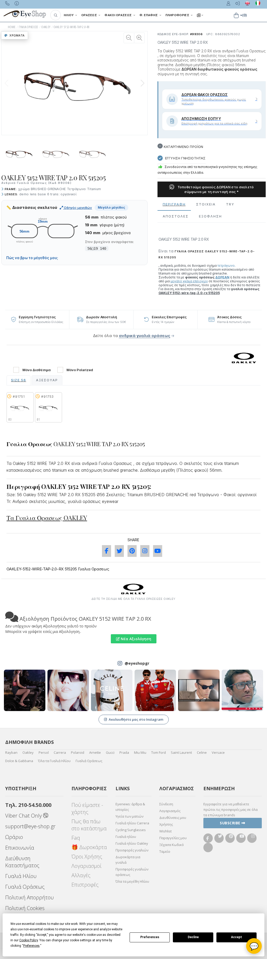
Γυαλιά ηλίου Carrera (132, 823)
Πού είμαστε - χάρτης (87, 808)
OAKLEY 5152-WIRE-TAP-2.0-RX (71, 27)
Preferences (149, 937)
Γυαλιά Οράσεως (89, 760)
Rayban (11, 752)
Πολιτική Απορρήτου (29, 897)
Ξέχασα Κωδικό (171, 844)
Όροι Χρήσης (86, 856)
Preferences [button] (31, 946)
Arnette (95, 752)
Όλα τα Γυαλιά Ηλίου (54, 760)
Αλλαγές (80, 875)
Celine (202, 752)
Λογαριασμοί (86, 865)
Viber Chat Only (24, 815)
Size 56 (18, 380)
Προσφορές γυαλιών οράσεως (132, 872)
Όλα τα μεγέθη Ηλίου (132, 881)
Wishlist (165, 831)
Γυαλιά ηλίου (126, 836)
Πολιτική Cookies (25, 908)
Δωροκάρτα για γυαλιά (128, 860)
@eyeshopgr (137, 663)
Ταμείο (164, 851)
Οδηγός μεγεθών (77, 208)
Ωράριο (14, 836)
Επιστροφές (85, 884)
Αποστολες (176, 216)
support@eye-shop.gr (30, 826)
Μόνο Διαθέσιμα (36, 370)
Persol (44, 752)
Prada (124, 752)
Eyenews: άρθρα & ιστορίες (130, 807)
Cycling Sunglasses (131, 829)
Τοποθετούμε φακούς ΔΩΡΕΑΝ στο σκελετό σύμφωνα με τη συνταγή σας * (215, 189)
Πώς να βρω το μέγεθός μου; (32, 258)
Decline (193, 937)
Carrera (60, 752)
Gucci (110, 752)
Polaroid (77, 752)
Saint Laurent (181, 752)
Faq (75, 837)
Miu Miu (140, 752)
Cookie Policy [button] (28, 940)
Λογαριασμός (169, 810)
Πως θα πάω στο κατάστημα (89, 825)
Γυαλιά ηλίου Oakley (132, 843)
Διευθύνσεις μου (172, 817)
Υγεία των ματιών (129, 816)
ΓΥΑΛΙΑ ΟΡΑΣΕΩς (28, 27)
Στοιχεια (206, 204)
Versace (218, 752)
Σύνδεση (166, 804)
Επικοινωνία (19, 847)
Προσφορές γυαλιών (132, 850)
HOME (12, 27)
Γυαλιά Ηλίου (21, 876)
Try (230, 204)
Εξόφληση (210, 216)
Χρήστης (166, 824)
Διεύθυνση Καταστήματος (22, 862)
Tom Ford (158, 752)
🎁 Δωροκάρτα (89, 847)
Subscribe (230, 822)
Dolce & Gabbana (19, 760)
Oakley (28, 752)
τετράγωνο (226, 265)
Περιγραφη (174, 204)
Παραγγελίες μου (173, 838)
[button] (55, 15)
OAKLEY (45, 27)
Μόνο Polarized (79, 370)
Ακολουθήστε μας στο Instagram (136, 719)
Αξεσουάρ (47, 380)
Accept (236, 937)
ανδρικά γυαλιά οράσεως (144, 335)
